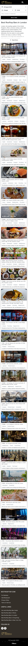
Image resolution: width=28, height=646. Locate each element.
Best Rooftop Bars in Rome (8, 613)
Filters (14, 643)
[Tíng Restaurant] (14, 69)
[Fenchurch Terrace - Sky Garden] (14, 553)
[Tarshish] (14, 436)
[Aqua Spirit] (14, 131)
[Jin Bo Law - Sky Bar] (14, 212)
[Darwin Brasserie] (14, 455)
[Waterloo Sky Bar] (14, 336)
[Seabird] (14, 376)
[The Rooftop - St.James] (14, 172)
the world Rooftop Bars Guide (9, 610)
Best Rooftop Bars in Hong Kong (10, 617)
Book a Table (14, 17)
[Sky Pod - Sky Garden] (14, 534)
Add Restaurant (5, 597)
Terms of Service (6, 602)
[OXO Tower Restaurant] (14, 295)
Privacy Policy (5, 600)
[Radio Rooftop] (14, 90)
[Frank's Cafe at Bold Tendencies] (14, 274)
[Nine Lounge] (14, 356)
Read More (15, 40)
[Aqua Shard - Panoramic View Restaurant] (14, 49)
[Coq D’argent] (14, 193)
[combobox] (14, 14)
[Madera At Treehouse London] (14, 417)
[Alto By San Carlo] (14, 495)
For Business (4, 595)
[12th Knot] (14, 110)
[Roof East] (14, 233)
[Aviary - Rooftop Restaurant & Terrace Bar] (14, 152)
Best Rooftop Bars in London (9, 615)
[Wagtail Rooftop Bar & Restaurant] (14, 476)
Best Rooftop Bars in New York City (11, 620)
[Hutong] (14, 315)
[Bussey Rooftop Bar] (14, 253)
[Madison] (14, 396)
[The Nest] (14, 573)
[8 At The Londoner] (14, 514)
